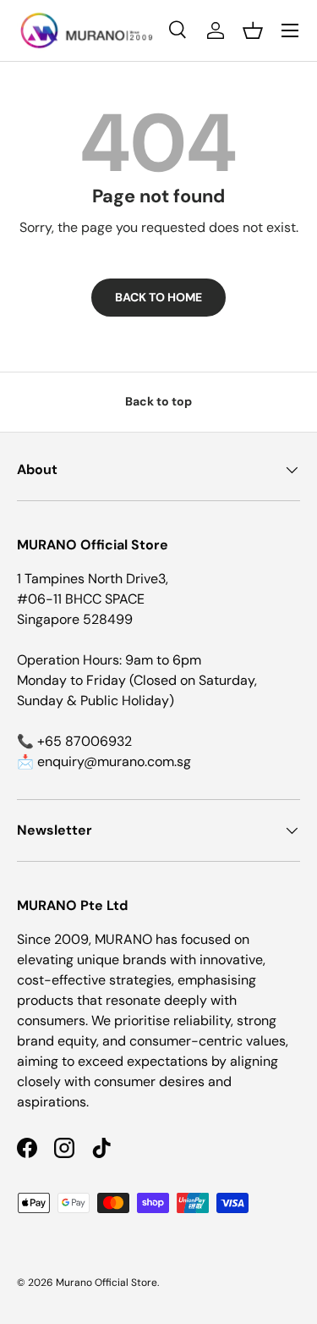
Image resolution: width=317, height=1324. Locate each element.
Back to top (158, 401)
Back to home (158, 297)
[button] (252, 30)
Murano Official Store (106, 1282)
